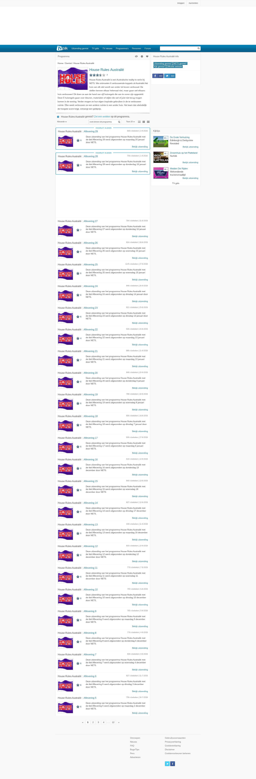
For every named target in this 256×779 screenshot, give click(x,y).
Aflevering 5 (90, 697)
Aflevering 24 (91, 286)
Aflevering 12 (91, 546)
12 (113, 722)
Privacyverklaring (173, 742)
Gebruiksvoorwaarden (175, 738)
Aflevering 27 (91, 221)
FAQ (132, 746)
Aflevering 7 (90, 654)
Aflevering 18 (91, 416)
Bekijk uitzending (140, 147)
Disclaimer (170, 749)
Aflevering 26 (91, 242)
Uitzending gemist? (163, 63)
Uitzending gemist (80, 48)
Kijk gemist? (159, 66)
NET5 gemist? (180, 63)
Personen (136, 48)
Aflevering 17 (91, 437)
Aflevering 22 (91, 329)
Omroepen (135, 738)
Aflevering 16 (91, 459)
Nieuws (133, 742)
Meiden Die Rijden (179, 168)
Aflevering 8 (90, 632)
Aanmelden (193, 3)
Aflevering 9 (90, 611)
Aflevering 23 (91, 307)
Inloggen (180, 3)
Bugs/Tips (134, 749)
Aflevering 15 (91, 481)
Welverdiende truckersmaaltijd (177, 173)
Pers (132, 753)
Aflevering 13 (91, 524)
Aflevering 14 (91, 502)
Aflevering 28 (91, 156)
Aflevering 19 (91, 394)
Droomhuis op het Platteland (183, 153)
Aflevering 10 (91, 589)
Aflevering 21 (91, 351)
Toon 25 (129, 122)
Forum (148, 48)
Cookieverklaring (173, 746)
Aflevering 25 (91, 264)
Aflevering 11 (90, 567)
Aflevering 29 (91, 131)
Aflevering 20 (91, 372)
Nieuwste (61, 122)
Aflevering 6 (90, 676)
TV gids (95, 48)
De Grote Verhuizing (179, 137)
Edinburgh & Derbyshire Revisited (181, 142)
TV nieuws (107, 48)
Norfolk (173, 156)
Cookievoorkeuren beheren (178, 753)
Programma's (122, 48)
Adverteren (135, 757)
